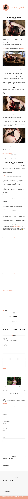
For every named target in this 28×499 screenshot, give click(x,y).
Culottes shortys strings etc (6, 421)
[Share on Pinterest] (9, 310)
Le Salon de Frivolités (14, 316)
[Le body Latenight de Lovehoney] (22, 326)
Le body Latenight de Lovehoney (22, 330)
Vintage (4, 437)
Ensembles (4, 423)
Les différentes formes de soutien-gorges (7, 460)
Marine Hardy (22, 48)
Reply (24, 338)
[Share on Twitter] (6, 310)
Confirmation (4, 399)
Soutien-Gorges (5, 435)
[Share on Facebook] (5, 310)
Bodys (4, 416)
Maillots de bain (5, 428)
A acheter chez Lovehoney (17, 226)
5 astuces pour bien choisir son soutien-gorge (7, 463)
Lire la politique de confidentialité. (6, 491)
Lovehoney (19, 39)
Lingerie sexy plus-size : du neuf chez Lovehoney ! (6, 330)
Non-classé (4, 432)
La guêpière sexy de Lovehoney (6, 465)
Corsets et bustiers (5, 419)
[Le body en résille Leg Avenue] (14, 326)
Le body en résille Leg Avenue (14, 330)
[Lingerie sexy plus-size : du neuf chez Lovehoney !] (6, 326)
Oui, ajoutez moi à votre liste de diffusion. (8, 369)
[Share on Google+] (7, 310)
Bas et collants (5, 414)
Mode (4, 430)
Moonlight (4, 48)
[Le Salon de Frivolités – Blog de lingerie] (14, 7)
